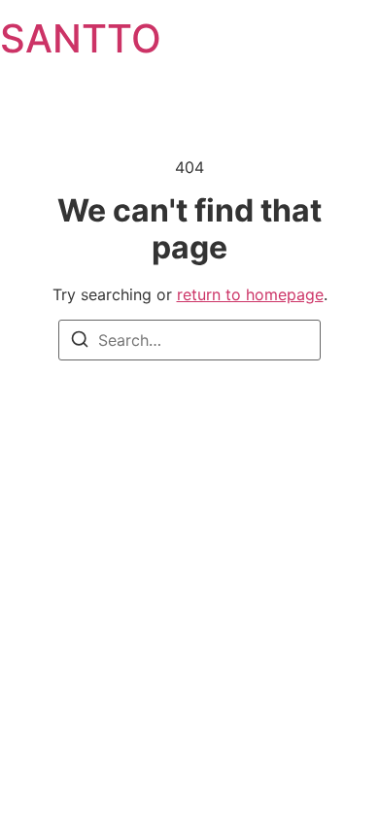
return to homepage (250, 294)
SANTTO (80, 38)
